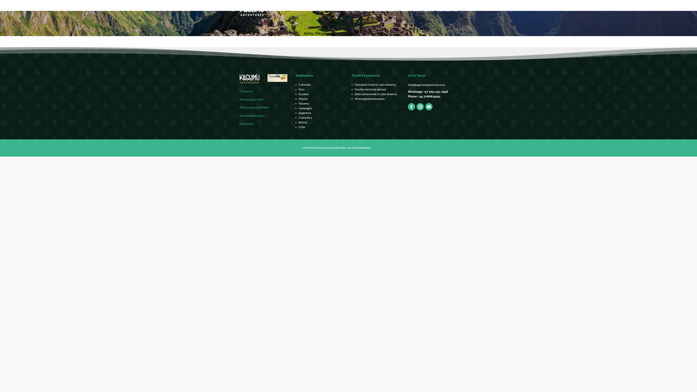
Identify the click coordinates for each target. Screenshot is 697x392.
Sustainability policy (252, 115)
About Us (409, 10)
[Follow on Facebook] (411, 106)
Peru (302, 89)
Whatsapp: (416, 91)
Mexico (303, 98)
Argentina (305, 113)
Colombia (305, 84)
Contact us (246, 91)
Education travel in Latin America (375, 84)
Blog (429, 10)
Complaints (247, 123)
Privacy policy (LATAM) (254, 107)
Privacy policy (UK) (251, 99)
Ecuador (304, 94)
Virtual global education (370, 98)
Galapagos (305, 108)
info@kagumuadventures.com (426, 84)
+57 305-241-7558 (436, 91)
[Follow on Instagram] (420, 106)
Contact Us (447, 10)
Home (349, 10)
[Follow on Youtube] (429, 106)
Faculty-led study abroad (370, 89)
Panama (304, 103)
